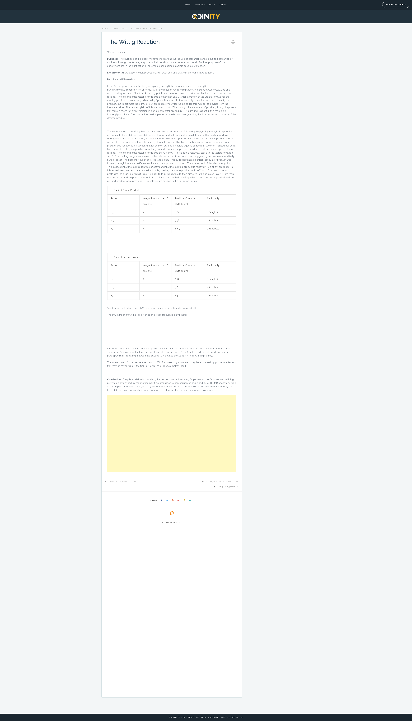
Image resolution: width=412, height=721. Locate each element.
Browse (199, 5)
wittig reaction (231, 487)
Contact (223, 5)
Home (188, 5)
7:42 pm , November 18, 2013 (219, 482)
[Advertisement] (171, 433)
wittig (220, 487)
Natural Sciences (119, 28)
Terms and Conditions (213, 717)
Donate (211, 5)
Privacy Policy (235, 717)
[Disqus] (171, 572)
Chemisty (134, 28)
